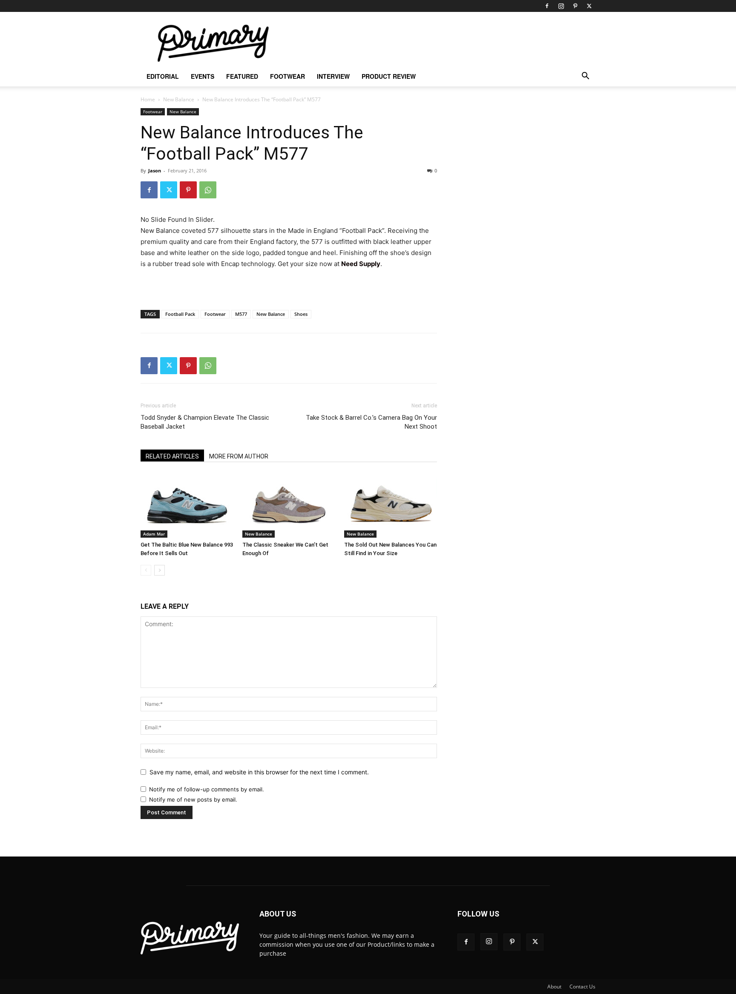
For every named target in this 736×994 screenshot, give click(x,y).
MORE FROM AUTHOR (238, 456)
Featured (242, 76)
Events (202, 76)
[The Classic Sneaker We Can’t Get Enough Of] (288, 506)
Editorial (163, 76)
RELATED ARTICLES (172, 456)
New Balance (178, 99)
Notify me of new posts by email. (193, 799)
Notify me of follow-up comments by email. (206, 789)
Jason (154, 170)
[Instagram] (561, 6)
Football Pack (180, 314)
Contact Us (582, 986)
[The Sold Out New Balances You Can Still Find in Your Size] (390, 506)
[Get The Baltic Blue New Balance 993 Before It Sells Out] (187, 506)
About (554, 986)
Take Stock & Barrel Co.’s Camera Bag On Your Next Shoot (371, 422)
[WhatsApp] (207, 189)
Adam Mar (154, 534)
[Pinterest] (575, 6)
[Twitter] (589, 6)
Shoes (301, 314)
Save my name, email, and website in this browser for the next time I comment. (259, 772)
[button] (585, 77)
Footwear (287, 76)
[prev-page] (146, 570)
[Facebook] (546, 6)
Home (148, 99)
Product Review (389, 76)
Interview (333, 76)
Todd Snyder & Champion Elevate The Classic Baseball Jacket (205, 422)
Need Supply (360, 264)
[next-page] (159, 570)
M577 (241, 314)
